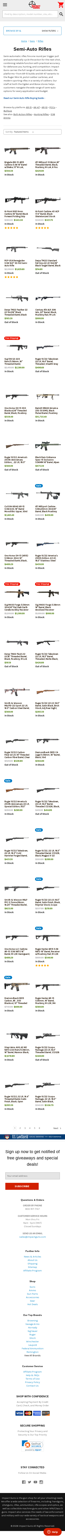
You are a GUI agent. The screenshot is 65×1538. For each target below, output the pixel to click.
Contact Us (32, 1385)
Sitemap (32, 1267)
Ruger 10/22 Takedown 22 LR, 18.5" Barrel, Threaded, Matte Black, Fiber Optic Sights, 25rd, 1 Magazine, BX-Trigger (47, 659)
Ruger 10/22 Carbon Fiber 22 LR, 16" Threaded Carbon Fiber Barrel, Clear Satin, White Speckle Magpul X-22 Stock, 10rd (17, 757)
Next (56, 1128)
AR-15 (29, 107)
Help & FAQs (32, 1375)
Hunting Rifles (41, 114)
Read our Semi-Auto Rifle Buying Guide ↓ (24, 98)
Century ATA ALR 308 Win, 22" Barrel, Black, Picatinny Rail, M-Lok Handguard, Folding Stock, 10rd (46, 314)
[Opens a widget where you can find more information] (52, 1532)
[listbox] (25, 131)
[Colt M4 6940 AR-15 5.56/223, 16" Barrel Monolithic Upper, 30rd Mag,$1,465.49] (17, 495)
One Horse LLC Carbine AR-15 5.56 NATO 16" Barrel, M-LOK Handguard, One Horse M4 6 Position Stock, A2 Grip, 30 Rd (17, 954)
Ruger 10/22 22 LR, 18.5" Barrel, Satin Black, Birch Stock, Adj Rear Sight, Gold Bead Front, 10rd (47, 707)
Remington (32, 1352)
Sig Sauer (33, 1331)
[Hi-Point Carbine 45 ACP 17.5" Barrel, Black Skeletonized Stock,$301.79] (48, 200)
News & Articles (32, 1256)
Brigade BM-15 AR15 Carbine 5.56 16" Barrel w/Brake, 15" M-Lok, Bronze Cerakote (15, 166)
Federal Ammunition (33, 1348)
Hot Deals (32, 1304)
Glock (33, 1338)
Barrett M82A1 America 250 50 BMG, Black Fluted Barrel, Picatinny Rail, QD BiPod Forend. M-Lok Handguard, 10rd (47, 413)
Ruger (32, 1334)
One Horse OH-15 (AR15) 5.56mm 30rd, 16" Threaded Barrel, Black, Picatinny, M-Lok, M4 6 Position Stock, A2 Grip (16, 560)
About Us (33, 1260)
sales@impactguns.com (32, 1236)
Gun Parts (32, 1293)
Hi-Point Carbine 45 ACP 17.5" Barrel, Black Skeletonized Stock (47, 214)
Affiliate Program (32, 1270)
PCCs (52, 107)
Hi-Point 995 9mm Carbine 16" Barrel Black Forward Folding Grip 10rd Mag (16, 215)
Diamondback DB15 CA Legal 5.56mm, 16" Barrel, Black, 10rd (47, 755)
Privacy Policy (32, 1382)
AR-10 (45, 107)
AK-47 (37, 107)
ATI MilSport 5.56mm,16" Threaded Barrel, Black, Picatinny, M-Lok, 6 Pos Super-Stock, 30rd (47, 166)
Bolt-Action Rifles (22, 114)
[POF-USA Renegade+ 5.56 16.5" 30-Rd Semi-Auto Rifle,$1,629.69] (17, 249)
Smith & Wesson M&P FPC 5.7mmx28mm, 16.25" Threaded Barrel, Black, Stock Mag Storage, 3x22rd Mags (15, 905)
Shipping (32, 1263)
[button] (33, 31)
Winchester (32, 1341)
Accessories (32, 1297)
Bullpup (8, 110)
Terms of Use (33, 1378)
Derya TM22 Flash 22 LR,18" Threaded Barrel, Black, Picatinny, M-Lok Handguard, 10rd (15, 658)
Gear (32, 1300)
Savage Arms (33, 1324)
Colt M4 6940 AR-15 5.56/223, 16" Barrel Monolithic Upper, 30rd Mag (16, 510)
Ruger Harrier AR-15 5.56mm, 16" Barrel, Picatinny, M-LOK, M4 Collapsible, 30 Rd (45, 1002)
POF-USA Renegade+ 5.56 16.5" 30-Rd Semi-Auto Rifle (16, 263)
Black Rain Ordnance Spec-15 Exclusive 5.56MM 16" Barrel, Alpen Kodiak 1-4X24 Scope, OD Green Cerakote (47, 462)
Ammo (32, 1290)
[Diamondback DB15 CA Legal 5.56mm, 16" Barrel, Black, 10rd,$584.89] (48, 741)
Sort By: (9, 132)
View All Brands (32, 1355)
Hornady (32, 1327)
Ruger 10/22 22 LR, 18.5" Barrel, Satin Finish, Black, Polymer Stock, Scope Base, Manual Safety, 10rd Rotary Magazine (47, 905)
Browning (32, 1320)
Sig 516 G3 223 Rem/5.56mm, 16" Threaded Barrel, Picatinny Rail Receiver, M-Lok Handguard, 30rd (16, 364)
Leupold (32, 1345)
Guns (32, 1286)
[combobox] (30, 14)
